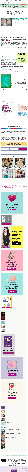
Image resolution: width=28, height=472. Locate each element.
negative (7, 111)
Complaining (3, 105)
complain (3, 64)
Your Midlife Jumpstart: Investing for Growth (10, 437)
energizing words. (7, 40)
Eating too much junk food (5, 106)
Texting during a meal (5, 101)
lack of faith (6, 110)
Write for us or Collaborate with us (14, 465)
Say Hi (17, 4)
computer (11, 102)
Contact (14, 464)
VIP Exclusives (23, 4)
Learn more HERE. (21, 139)
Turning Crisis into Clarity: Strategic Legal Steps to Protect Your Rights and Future (15, 441)
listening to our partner (8, 108)
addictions (6, 112)
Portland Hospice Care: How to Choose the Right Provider (12, 429)
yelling (6, 107)
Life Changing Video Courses (16, 463)
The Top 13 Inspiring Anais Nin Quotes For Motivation (11, 418)
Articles (14, 4)
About (11, 463)
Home (8, 463)
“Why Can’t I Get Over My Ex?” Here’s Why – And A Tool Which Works (13, 312)
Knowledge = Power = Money (8, 422)
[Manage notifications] (26, 470)
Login (19, 4)
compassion (12, 114)
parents (8, 91)
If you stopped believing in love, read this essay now (11, 329)
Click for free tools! (22, 148)
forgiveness (8, 114)
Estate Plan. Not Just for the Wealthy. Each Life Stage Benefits (12, 433)
